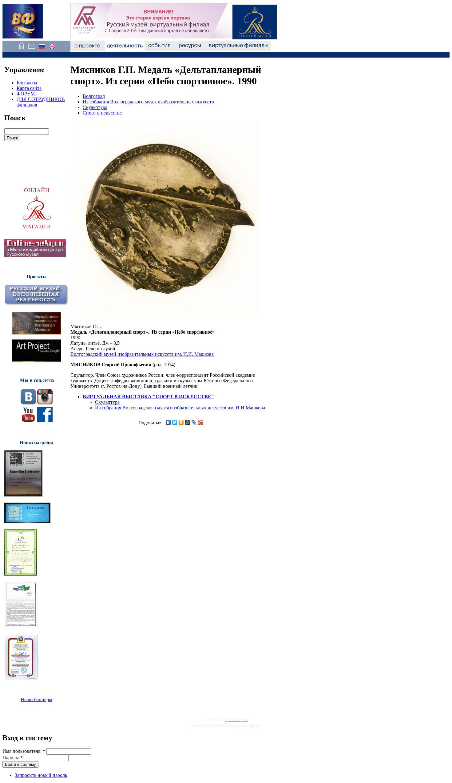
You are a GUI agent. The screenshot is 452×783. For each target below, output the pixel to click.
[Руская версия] (42, 49)
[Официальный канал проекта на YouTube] (28, 420)
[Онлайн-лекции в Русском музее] (35, 255)
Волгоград (94, 96)
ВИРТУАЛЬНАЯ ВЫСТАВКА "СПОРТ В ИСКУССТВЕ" (148, 396)
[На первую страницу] (21, 49)
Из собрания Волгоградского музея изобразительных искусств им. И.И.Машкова (180, 407)
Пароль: (12, 757)
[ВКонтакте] (168, 422)
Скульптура (95, 107)
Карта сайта (29, 88)
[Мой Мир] (187, 422)
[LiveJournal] (194, 422)
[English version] (52, 49)
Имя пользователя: (23, 751)
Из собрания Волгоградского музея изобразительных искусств (148, 101)
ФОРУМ (26, 93)
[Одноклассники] (181, 422)
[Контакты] (31, 49)
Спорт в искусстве (102, 112)
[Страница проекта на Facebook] (45, 420)
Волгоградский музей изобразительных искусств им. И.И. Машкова (142, 354)
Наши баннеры (36, 699)
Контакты (27, 82)
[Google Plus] (200, 422)
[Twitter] (175, 422)
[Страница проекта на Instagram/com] (45, 402)
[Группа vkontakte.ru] (28, 402)
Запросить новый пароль (41, 775)
